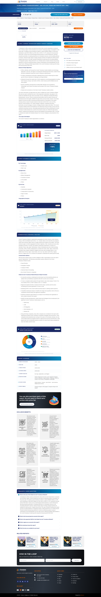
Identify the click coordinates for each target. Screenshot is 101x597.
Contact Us (80, 1)
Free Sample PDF (79, 28)
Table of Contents (33, 28)
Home (18, 18)
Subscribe (76, 560)
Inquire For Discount (74, 53)
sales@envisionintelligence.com (43, 580)
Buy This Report (79, 14)
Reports (45, 1)
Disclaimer (75, 580)
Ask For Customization (74, 49)
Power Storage (28, 18)
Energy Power (35, 18)
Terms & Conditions (76, 578)
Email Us (74, 78)
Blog (52, 1)
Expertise (38, 1)
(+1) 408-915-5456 (41, 578)
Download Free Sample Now (61, 14)
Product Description (23, 28)
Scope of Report (42, 28)
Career (57, 1)
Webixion (82, 595)
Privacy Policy (75, 576)
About (63, 1)
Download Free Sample (74, 43)
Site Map (74, 582)
